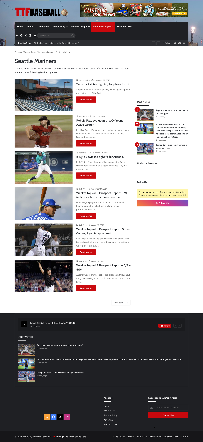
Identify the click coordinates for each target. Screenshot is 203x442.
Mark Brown (83, 116)
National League (79, 26)
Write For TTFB (124, 26)
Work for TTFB (111, 424)
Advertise (44, 26)
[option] (101, 324)
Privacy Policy (110, 415)
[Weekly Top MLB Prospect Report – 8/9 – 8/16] (44, 276)
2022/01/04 (35, 326)
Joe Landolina (84, 80)
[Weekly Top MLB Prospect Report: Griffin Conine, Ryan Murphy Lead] (44, 240)
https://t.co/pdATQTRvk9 (63, 323)
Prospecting (59, 26)
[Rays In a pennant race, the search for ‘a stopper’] (145, 115)
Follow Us (165, 325)
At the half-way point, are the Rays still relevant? (56, 43)
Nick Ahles (82, 189)
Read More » (86, 99)
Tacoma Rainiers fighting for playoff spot (102, 84)
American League (102, 26)
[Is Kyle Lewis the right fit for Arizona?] (44, 167)
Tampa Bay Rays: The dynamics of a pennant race (60, 372)
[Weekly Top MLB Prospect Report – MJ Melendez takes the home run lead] (44, 203)
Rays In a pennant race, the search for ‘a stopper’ (60, 345)
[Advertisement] (163, 71)
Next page (118, 302)
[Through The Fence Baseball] (42, 11)
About (30, 26)
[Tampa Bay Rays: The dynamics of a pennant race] (145, 149)
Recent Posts (30, 52)
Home (20, 26)
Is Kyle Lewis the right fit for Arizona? (100, 157)
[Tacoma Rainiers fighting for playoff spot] (44, 95)
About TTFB (109, 410)
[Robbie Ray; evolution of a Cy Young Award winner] (44, 131)
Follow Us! (163, 203)
